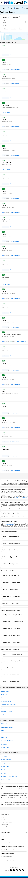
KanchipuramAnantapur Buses (12, 621)
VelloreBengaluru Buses (10, 536)
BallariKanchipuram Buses (11, 681)
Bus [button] (11, 8)
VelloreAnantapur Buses (10, 564)
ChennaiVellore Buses (10, 589)
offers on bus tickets (9, 524)
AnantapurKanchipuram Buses (12, 661)
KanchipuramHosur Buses (11, 635)
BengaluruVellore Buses (10, 575)
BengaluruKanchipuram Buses (12, 654)
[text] (2, 8)
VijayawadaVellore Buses (11, 596)
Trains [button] (17, 8)
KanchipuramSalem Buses (11, 628)
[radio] (6, 17)
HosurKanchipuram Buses (11, 675)
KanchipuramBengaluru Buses (12, 615)
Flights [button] (3, 8)
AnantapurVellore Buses (10, 603)
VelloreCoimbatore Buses (11, 543)
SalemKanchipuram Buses (11, 668)
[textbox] (14, 22)
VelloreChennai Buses (10, 550)
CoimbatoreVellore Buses (11, 582)
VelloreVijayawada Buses (11, 557)
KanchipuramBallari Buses (11, 642)
